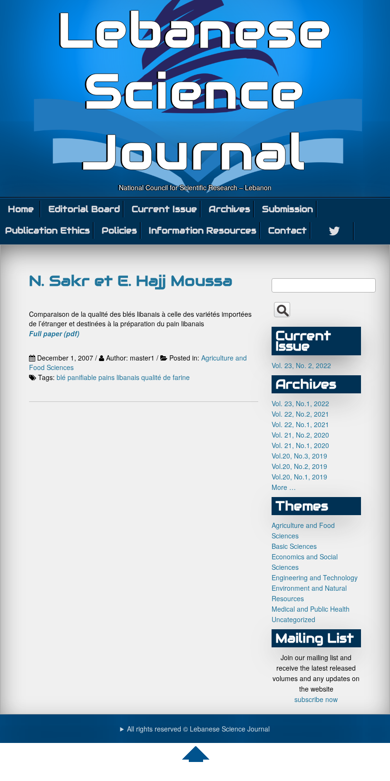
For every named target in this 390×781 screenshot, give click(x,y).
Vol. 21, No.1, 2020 (300, 445)
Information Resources (202, 230)
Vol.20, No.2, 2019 (299, 466)
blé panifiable (77, 377)
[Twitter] (335, 231)
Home (21, 209)
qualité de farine (165, 377)
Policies (119, 230)
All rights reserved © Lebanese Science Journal (198, 728)
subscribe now (316, 699)
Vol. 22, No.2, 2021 (300, 414)
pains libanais (118, 377)
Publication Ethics (47, 230)
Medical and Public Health (311, 609)
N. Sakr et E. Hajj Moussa (131, 280)
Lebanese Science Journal (195, 91)
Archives (229, 209)
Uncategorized (293, 619)
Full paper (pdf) (54, 333)
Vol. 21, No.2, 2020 (300, 434)
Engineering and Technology (315, 577)
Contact (287, 230)
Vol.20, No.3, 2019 (299, 455)
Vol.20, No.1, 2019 (299, 476)
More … (284, 487)
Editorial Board (84, 209)
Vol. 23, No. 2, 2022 (301, 365)
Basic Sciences (294, 546)
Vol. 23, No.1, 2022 (300, 403)
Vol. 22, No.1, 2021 (300, 424)
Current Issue (164, 209)
